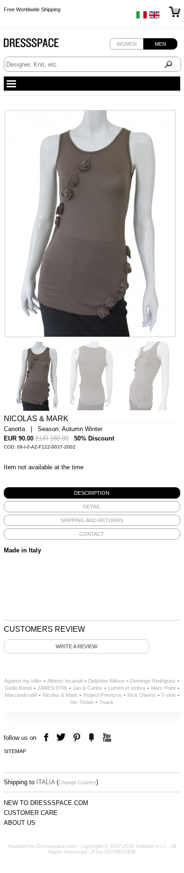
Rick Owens (141, 695)
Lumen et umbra (126, 688)
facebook (47, 737)
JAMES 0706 (52, 688)
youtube (106, 737)
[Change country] (141, 17)
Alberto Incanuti (65, 681)
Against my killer (23, 681)
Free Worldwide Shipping (32, 9)
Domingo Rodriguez (153, 681)
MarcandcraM (21, 695)
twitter (62, 737)
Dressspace (40, 45)
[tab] (92, 493)
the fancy (91, 737)
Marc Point (163, 688)
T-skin (168, 695)
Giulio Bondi (18, 688)
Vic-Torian (81, 702)
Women (127, 44)
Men (160, 44)
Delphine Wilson (106, 681)
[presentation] (92, 493)
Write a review (76, 646)
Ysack (106, 702)
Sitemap (15, 751)
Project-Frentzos (102, 695)
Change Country (77, 782)
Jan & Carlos (87, 688)
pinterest (76, 737)
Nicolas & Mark (59, 695)
